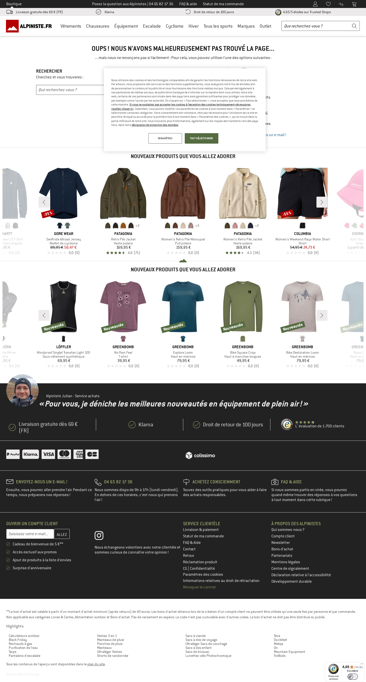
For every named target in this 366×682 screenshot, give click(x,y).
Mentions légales (285, 562)
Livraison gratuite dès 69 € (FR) (39, 12)
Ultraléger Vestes (109, 651)
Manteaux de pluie (110, 639)
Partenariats (281, 555)
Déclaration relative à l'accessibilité (301, 574)
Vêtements (71, 26)
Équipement (126, 26)
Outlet (265, 26)
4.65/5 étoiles (306, 12)
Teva (277, 635)
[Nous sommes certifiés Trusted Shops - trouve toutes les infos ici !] (287, 424)
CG (185, 568)
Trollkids (280, 655)
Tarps (12, 651)
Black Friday (18, 639)
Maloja (278, 643)
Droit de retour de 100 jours (214, 12)
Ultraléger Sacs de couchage (206, 643)
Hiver (193, 26)
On (276, 647)
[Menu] (362, 665)
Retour (188, 555)
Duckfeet (280, 639)
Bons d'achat (282, 549)
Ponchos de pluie (109, 643)
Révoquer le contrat (199, 587)
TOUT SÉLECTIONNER (201, 138)
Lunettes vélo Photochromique (208, 655)
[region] (185, 109)
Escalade (152, 26)
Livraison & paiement (201, 529)
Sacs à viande (195, 635)
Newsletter (280, 542)
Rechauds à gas (20, 643)
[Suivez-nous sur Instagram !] (103, 537)
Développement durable (291, 581)
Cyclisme (174, 26)
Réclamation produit (200, 562)
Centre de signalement (290, 568)
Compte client (283, 536)
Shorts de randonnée (112, 655)
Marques (246, 26)
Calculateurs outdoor (24, 635)
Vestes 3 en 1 (107, 635)
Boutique (14, 3)
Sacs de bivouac (197, 651)
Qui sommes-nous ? (288, 529)
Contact (189, 549)
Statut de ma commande (203, 536)
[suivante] (321, 202)
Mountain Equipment (289, 651)
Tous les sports (218, 26)
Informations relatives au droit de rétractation (221, 580)
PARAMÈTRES (165, 138)
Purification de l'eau (23, 647)
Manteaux (104, 647)
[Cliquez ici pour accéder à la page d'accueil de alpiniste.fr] (30, 25)
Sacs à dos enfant (198, 647)
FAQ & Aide (192, 542)
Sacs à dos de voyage (201, 639)
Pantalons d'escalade (24, 655)
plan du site (96, 664)
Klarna (109, 12)
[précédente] (44, 202)
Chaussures (97, 26)
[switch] (353, 677)
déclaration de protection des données (155, 125)
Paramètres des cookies (203, 574)
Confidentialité (202, 568)
